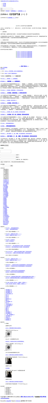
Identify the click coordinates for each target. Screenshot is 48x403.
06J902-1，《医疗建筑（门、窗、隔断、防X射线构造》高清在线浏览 (18, 136)
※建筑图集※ (14, 10)
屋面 (7, 308)
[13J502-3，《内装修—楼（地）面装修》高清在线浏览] (12, 111)
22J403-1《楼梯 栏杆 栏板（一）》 (13, 235)
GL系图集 (5, 206)
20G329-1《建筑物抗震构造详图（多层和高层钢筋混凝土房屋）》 (20, 277)
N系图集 (5, 200)
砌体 (7, 309)
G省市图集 (5, 196)
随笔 (7, 300)
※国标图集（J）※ (22, 10)
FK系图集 (5, 213)
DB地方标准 (5, 223)
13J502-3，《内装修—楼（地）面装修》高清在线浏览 (14, 114)
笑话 (7, 296)
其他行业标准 (6, 221)
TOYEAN (18, 400)
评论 (2, 161)
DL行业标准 (5, 220)
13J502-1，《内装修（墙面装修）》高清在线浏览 (13, 92)
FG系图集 (5, 209)
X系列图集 (9, 315)
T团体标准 (5, 224)
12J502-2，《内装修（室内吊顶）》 (10, 103)
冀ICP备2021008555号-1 (27, 396)
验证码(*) (26, 159)
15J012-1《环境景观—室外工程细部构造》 (13, 71)
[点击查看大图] (24, 51)
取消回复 (6, 145)
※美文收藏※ (6, 182)
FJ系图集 (5, 208)
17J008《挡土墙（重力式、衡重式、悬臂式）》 (16, 283)
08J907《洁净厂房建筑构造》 (10, 73)
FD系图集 (5, 212)
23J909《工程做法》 (10, 241)
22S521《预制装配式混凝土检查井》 (14, 328)
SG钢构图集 (5, 194)
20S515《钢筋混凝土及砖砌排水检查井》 (15, 354)
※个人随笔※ (6, 183)
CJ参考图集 (5, 186)
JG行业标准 (5, 219)
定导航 (4, 3)
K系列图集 (9, 313)
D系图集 (5, 199)
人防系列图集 (9, 304)
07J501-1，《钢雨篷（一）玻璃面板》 (10, 81)
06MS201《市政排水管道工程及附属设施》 (15, 272)
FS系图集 (5, 211)
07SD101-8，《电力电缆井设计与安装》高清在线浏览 (17, 247)
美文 (7, 294)
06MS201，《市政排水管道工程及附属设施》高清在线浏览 (18, 266)
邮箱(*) (17, 157)
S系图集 (5, 198)
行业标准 (8, 318)
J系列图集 (5, 67)
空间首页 (8, 10)
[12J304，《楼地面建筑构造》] (7, 123)
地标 (7, 310)
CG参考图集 (5, 192)
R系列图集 (9, 311)
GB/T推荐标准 (6, 216)
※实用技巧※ (6, 179)
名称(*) (17, 154)
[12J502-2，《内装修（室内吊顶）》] (8, 100)
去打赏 (4, 4)
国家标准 (8, 298)
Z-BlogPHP (8, 400)
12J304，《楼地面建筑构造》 (8, 126)
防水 (7, 302)
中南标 (8, 306)
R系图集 (5, 203)
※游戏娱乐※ (6, 181)
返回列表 (2, 68)
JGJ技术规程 (9, 293)
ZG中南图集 (5, 195)
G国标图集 (5, 191)
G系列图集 (9, 291)
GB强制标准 (5, 215)
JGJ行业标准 (5, 217)
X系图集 (5, 204)
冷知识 (8, 317)
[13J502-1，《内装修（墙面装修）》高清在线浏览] (11, 90)
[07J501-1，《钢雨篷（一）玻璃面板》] (9, 78)
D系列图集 (9, 301)
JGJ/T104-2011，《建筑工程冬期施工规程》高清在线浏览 (18, 252)
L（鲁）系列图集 (10, 314)
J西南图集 (5, 189)
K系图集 (5, 202)
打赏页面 (8, 368)
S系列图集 (9, 292)
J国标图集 (5, 185)
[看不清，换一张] (20, 159)
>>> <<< (24, 66)
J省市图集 (5, 190)
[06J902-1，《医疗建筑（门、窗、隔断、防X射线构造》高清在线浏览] (16, 133)
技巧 (7, 297)
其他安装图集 (6, 207)
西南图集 (8, 319)
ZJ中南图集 (5, 187)
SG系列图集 (9, 305)
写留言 (4, 6)
